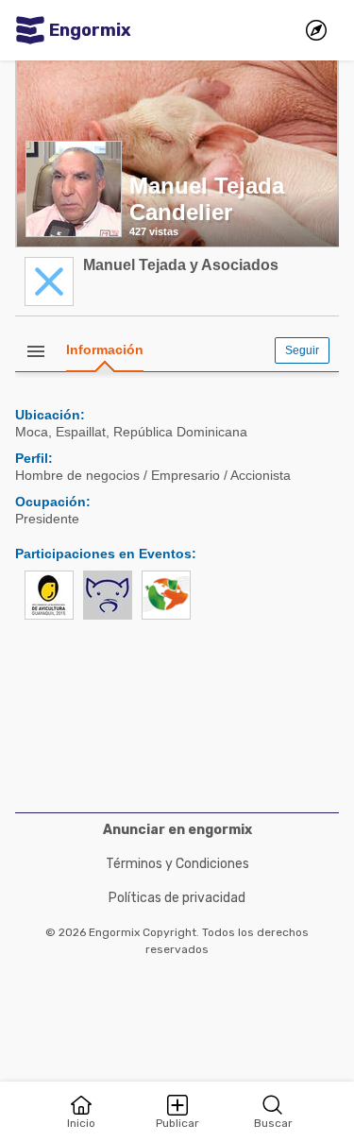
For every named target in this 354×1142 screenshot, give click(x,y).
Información (104, 349)
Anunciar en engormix (177, 830)
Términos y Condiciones (177, 864)
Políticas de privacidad (177, 898)
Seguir (302, 350)
